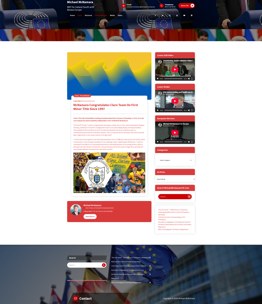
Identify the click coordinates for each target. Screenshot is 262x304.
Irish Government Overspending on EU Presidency (171, 218)
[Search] (189, 196)
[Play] (158, 79)
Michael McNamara (92, 205)
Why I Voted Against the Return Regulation (173, 229)
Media (112, 15)
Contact (85, 298)
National (88, 15)
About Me (185, 5)
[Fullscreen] (192, 79)
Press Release (85, 96)
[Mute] (189, 79)
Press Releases (101, 15)
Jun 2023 (77, 101)
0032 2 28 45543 (170, 7)
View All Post (90, 216)
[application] (175, 69)
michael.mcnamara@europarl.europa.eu (141, 7)
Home (72, 15)
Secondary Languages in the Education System (174, 222)
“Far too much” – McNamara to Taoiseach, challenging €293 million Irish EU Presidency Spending (173, 212)
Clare (80, 15)
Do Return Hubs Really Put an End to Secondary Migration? (174, 225)
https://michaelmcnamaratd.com (101, 208)
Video (120, 15)
